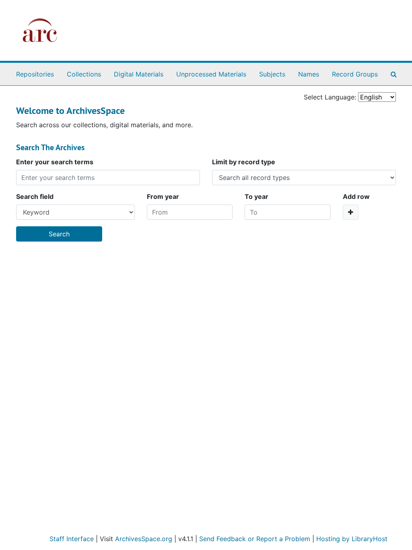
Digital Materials (138, 74)
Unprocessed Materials (211, 74)
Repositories (35, 74)
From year (163, 196)
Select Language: (330, 97)
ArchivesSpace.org (143, 539)
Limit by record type (243, 162)
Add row (356, 196)
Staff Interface (71, 539)
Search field (35, 196)
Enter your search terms (54, 162)
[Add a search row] (350, 212)
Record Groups (355, 74)
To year (256, 196)
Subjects (272, 74)
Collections (84, 74)
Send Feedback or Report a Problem (254, 539)
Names (308, 74)
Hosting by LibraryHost (351, 539)
